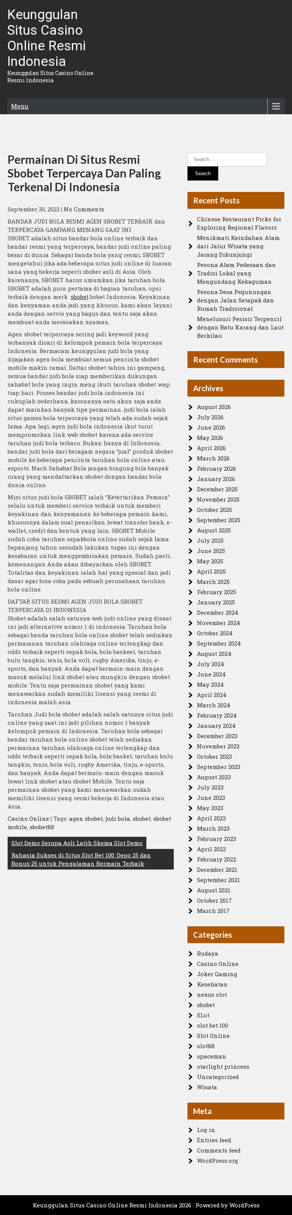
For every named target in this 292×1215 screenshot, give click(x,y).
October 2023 (214, 756)
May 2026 (210, 437)
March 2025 (213, 581)
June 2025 (211, 551)
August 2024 (214, 653)
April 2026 (211, 448)
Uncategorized (218, 1077)
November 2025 (218, 499)
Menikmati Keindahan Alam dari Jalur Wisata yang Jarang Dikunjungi (238, 246)
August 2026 (214, 407)
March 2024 (213, 705)
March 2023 (213, 828)
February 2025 (216, 592)
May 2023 (210, 808)
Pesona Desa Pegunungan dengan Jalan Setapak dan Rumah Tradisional (235, 300)
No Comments (84, 209)
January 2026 (216, 479)
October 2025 (214, 509)
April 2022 (211, 849)
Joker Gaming (217, 974)
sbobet (80, 297)
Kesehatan (212, 984)
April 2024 (212, 695)
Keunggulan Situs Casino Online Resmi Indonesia (46, 38)
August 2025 (214, 530)
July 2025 (210, 540)
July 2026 (210, 417)
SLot (203, 1015)
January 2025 (216, 602)
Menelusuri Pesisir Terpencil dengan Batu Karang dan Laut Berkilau (240, 327)
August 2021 (213, 890)
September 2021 (218, 880)
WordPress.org (217, 1160)
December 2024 (217, 612)
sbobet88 (42, 827)
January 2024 (216, 725)
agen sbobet (86, 818)
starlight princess (223, 1066)
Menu (20, 106)
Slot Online (213, 1035)
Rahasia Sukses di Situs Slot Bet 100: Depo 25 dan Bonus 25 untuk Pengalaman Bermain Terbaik (81, 859)
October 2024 (215, 633)
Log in (206, 1129)
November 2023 (218, 746)
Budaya (207, 953)
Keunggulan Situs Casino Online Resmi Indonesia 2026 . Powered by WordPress (146, 1205)
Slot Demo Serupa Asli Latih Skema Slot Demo (77, 843)
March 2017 (213, 910)
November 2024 (218, 623)
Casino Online (28, 818)
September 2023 (218, 767)
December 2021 (217, 869)
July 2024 (210, 664)
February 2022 (216, 859)
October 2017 (214, 900)
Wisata (207, 1087)
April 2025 (211, 571)
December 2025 (217, 489)
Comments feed (219, 1150)
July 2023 (210, 787)
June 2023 (211, 797)
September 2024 (219, 643)
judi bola (117, 818)
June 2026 (211, 427)
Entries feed (214, 1140)
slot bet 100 (212, 1025)
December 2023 (217, 736)
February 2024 (217, 715)
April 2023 (211, 818)
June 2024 (211, 674)
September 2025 (218, 520)
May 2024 (210, 684)
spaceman (211, 1056)
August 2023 (214, 777)
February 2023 (216, 839)
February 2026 (216, 468)
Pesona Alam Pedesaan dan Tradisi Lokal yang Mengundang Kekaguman (236, 273)
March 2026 (213, 458)
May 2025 (210, 561)
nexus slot (212, 994)
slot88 (206, 1046)
